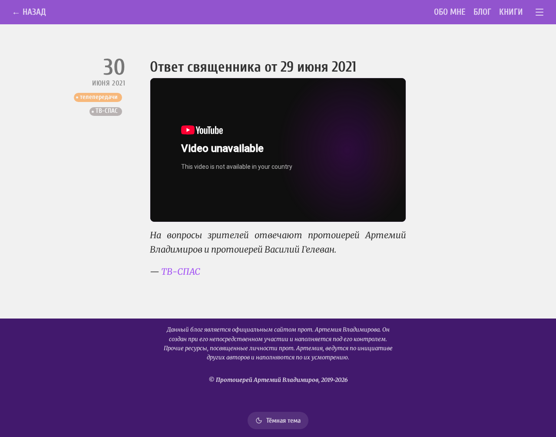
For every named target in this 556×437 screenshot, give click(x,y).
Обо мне (450, 12)
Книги (511, 12)
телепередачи (99, 97)
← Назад (29, 12)
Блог (482, 12)
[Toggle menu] (540, 12)
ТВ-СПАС (107, 111)
